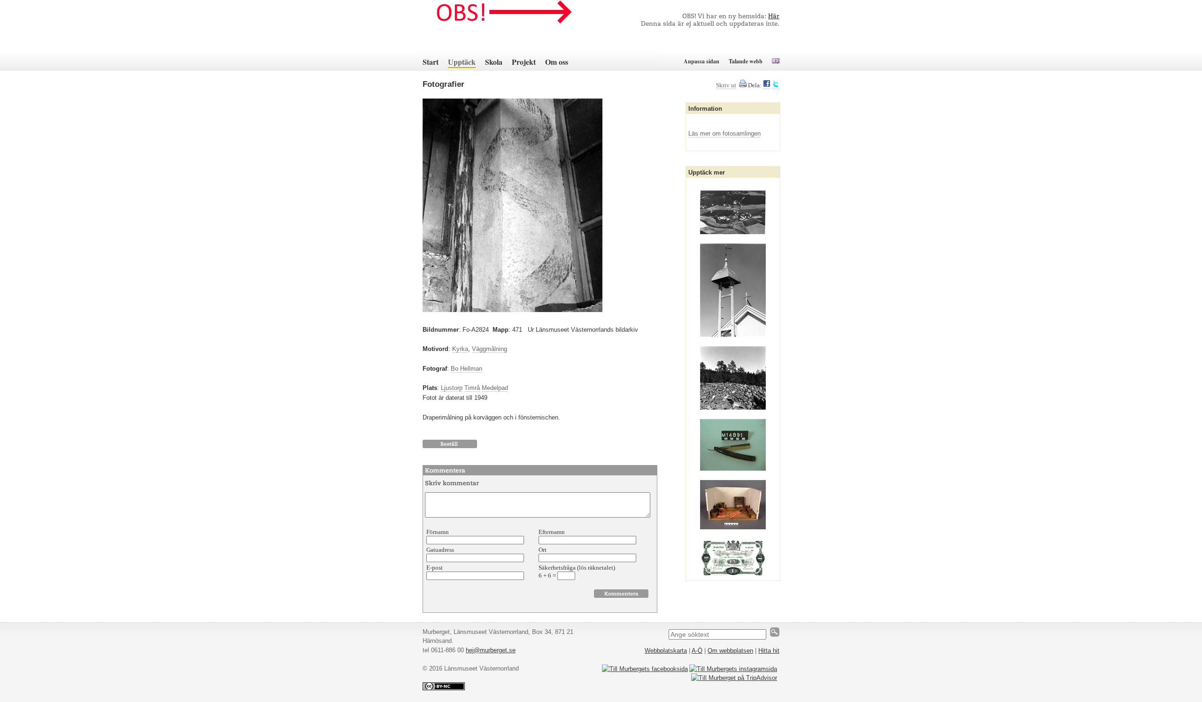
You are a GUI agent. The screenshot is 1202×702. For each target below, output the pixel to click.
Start (431, 61)
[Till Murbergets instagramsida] (733, 668)
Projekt (524, 61)
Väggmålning (489, 348)
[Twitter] (775, 85)
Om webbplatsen (730, 650)
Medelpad (495, 387)
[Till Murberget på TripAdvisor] (734, 677)
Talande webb (746, 61)
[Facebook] (767, 85)
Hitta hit (768, 650)
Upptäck (462, 61)
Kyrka (460, 348)
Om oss (556, 61)
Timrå (472, 387)
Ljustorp (451, 387)
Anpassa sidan (701, 61)
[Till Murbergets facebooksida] (645, 668)
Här (773, 17)
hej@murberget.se (491, 650)
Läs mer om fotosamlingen (724, 133)
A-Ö (697, 650)
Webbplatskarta (666, 650)
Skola (493, 61)
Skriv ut (726, 85)
